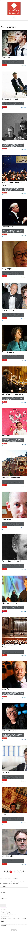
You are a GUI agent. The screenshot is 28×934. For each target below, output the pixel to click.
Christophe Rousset (10, 99)
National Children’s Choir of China (13, 646)
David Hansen (7, 57)
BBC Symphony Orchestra (12, 394)
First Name (3, 886)
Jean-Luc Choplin (9, 730)
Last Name (2, 892)
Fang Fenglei (7, 268)
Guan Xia (5, 689)
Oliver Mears (7, 519)
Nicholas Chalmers (9, 603)
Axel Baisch (6, 772)
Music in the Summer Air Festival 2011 (12, 183)
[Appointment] (14, 8)
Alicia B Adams (8, 352)
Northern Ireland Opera (11, 477)
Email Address (3, 898)
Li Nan (4, 814)
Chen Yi (5, 141)
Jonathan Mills (7, 856)
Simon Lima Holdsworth (11, 561)
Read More (4, 64)
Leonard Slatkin (8, 226)
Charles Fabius (8, 310)
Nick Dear (6, 435)
